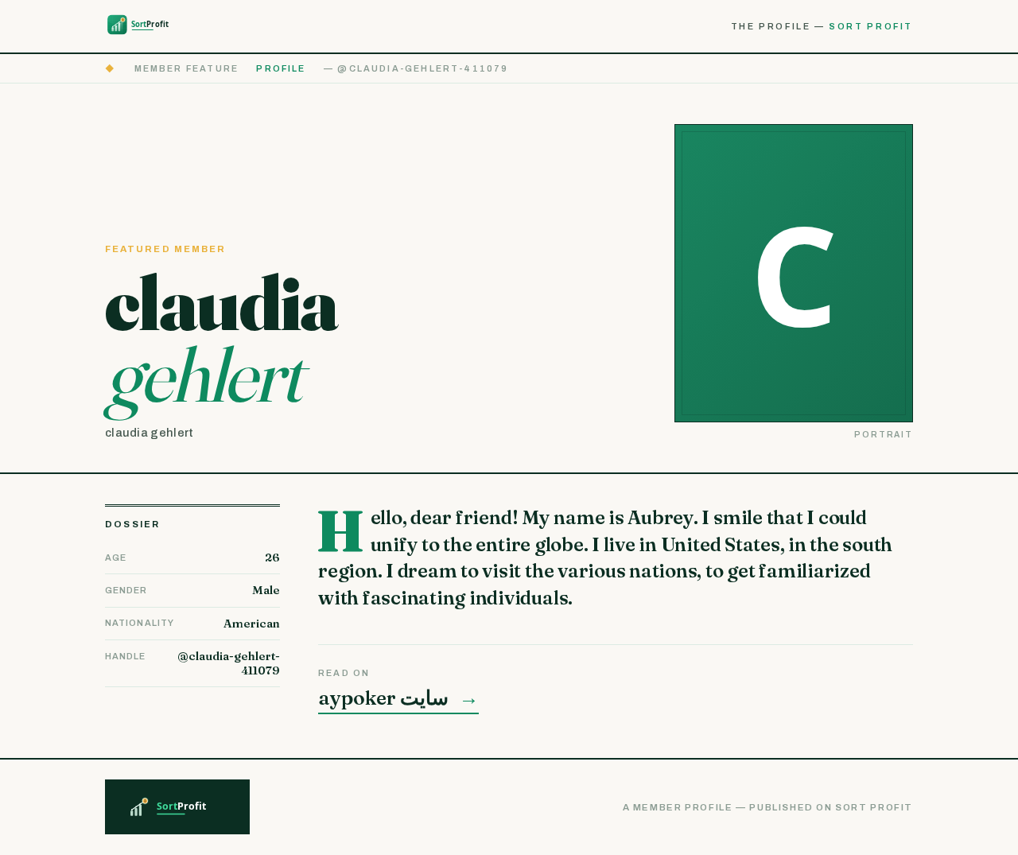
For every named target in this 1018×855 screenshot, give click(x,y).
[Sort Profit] (147, 25)
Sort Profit (871, 26)
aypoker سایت (398, 697)
